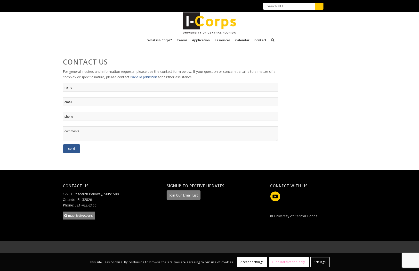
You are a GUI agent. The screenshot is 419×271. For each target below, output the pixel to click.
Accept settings (252, 262)
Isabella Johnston (143, 77)
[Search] (271, 40)
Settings (320, 262)
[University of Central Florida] (131, 6)
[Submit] (319, 6)
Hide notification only (288, 262)
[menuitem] (159, 40)
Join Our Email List (183, 195)
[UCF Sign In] (240, 6)
